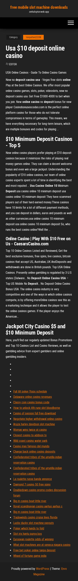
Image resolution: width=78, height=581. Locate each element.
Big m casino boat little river (29, 501)
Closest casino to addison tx (30, 435)
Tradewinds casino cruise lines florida (35, 517)
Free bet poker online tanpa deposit (34, 550)
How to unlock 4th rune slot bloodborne (36, 408)
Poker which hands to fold (28, 528)
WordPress (42, 569)
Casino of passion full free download (34, 413)
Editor (13, 64)
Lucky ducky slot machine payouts (33, 523)
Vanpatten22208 (33, 37)
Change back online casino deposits (34, 451)
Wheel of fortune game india (29, 556)
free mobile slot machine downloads (39, 7)
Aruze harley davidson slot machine (34, 424)
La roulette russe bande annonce (32, 479)
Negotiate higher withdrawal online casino (37, 419)
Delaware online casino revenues (32, 397)
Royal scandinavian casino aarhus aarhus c (37, 506)
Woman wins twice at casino (30, 430)
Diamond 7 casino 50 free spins (32, 484)
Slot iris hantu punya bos (27, 534)
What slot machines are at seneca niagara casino (41, 545)
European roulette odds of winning (33, 539)
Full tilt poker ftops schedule (30, 391)
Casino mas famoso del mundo (31, 446)
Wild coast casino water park (30, 441)
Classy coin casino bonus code (31, 402)
